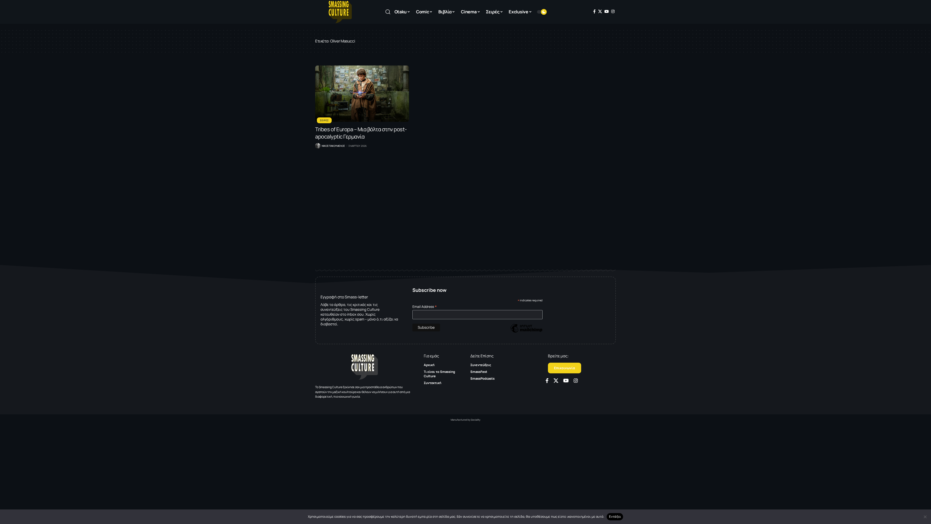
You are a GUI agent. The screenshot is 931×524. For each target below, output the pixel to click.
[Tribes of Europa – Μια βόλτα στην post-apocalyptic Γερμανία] (362, 94)
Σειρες (324, 120)
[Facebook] (594, 11)
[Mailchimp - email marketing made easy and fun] (526, 331)
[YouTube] (606, 11)
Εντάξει (615, 516)
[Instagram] (613, 11)
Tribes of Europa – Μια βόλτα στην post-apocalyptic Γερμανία (361, 133)
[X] (600, 11)
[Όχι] (925, 516)
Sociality (475, 419)
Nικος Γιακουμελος (333, 145)
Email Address (424, 306)
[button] (387, 12)
